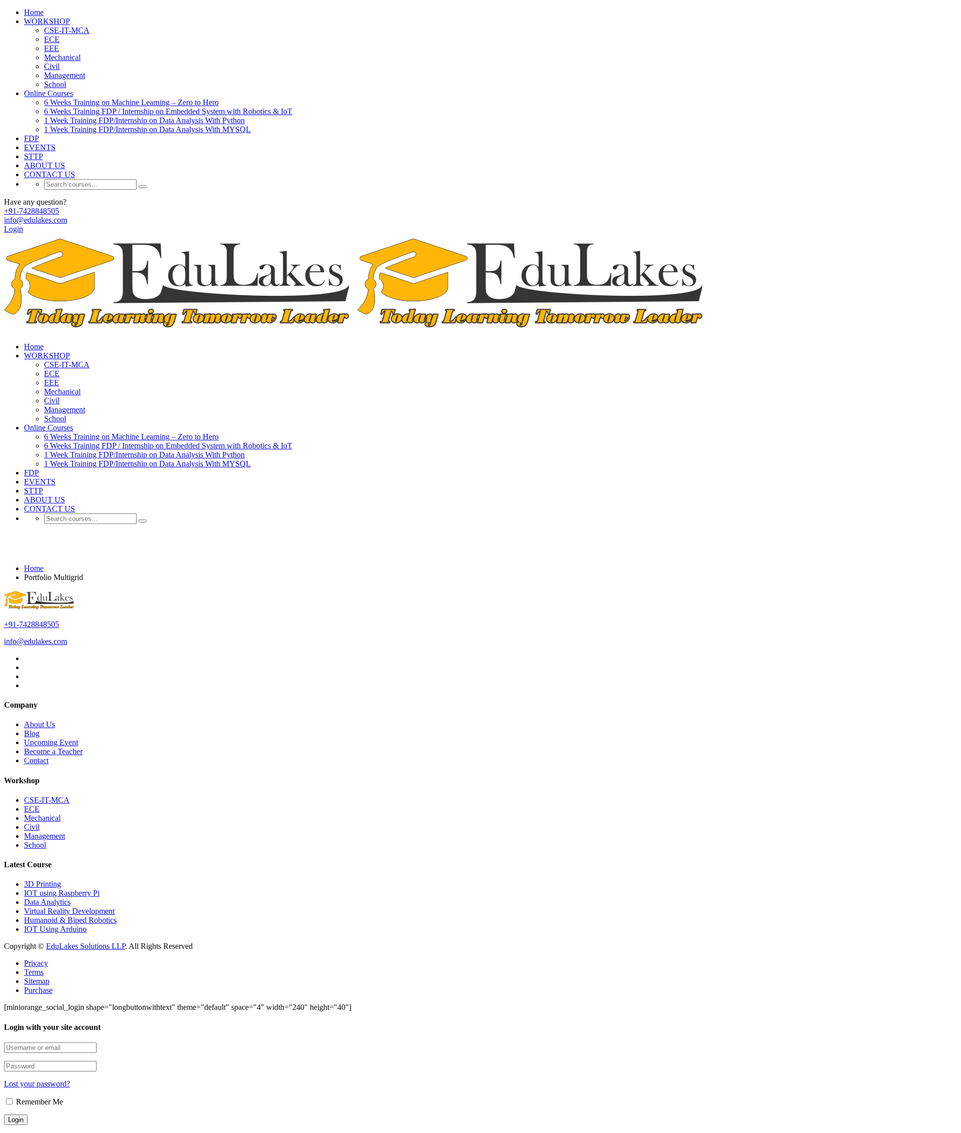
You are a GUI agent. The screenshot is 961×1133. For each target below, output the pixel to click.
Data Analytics (47, 902)
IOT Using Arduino (55, 929)
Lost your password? (37, 1083)
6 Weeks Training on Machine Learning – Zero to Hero (131, 102)
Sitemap (37, 981)
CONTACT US (49, 174)
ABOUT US (44, 165)
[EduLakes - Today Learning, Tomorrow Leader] (180, 329)
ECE (52, 39)
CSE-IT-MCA (67, 30)
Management (64, 75)
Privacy (36, 963)
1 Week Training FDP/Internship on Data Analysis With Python (144, 120)
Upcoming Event (51, 742)
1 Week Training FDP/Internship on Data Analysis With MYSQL (147, 129)
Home (34, 12)
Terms (34, 972)
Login (13, 229)
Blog (32, 733)
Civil (52, 66)
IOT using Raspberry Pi (62, 893)
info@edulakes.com (35, 220)
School (55, 84)
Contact (36, 760)
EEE (51, 48)
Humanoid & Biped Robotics (70, 920)
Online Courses (48, 93)
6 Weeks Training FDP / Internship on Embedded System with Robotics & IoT (168, 111)
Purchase (38, 990)
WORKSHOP (47, 21)
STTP (33, 156)
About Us (39, 724)
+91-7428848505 (31, 211)
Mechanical (62, 57)
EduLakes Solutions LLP (85, 946)
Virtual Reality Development (69, 911)
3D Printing (42, 884)
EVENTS (40, 147)
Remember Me (38, 1101)
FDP (31, 138)
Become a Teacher (53, 751)
